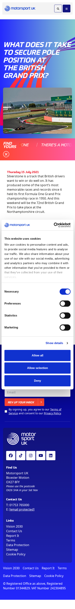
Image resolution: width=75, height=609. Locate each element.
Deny (37, 380)
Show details (54, 343)
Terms (10, 540)
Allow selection (37, 368)
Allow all (37, 355)
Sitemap (12, 549)
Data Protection (17, 545)
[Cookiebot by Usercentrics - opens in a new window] (54, 225)
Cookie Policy (15, 554)
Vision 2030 (14, 526)
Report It (12, 536)
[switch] (65, 303)
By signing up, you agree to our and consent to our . (35, 411)
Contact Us (14, 531)
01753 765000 (19, 505)
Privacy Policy (52, 413)
